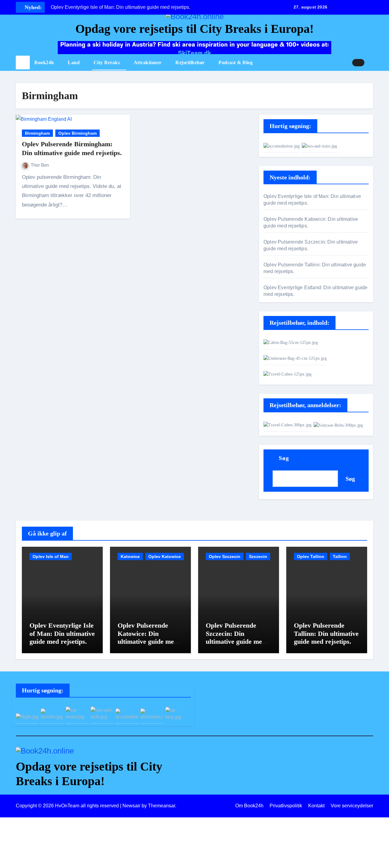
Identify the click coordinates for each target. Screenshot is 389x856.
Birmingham (37, 133)
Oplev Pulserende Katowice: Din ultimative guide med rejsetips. (147, 637)
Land (74, 62)
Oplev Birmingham (77, 133)
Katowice (130, 556)
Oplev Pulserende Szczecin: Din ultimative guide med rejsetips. (236, 637)
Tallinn (340, 556)
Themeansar (161, 805)
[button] (371, 62)
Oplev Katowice (164, 556)
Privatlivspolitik (286, 805)
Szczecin (258, 556)
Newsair (131, 805)
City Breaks (107, 62)
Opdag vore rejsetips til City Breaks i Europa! (194, 29)
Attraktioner (148, 62)
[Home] (23, 63)
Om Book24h (249, 805)
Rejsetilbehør (190, 62)
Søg (284, 458)
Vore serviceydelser (352, 805)
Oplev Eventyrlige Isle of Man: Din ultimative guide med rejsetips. (62, 633)
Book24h (44, 62)
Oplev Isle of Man (51, 556)
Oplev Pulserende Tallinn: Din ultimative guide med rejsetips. (326, 633)
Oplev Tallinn (310, 556)
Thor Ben (40, 165)
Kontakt (316, 805)
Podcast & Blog (236, 62)
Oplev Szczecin (224, 556)
